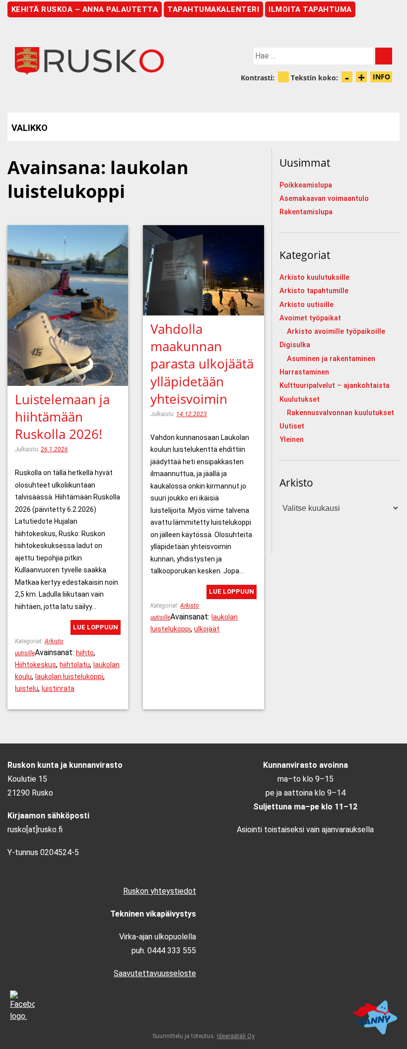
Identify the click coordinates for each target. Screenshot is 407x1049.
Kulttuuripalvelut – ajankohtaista (334, 385)
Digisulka (294, 345)
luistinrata (58, 688)
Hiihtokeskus (35, 665)
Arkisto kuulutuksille (314, 277)
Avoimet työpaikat (310, 318)
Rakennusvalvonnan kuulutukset (340, 413)
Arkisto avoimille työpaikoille (336, 331)
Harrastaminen (304, 372)
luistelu (26, 688)
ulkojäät (206, 629)
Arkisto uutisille (306, 305)
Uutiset (291, 426)
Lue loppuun (95, 627)
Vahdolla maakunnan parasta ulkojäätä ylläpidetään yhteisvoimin (202, 363)
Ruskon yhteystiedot (159, 891)
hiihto (85, 653)
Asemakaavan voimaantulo (324, 198)
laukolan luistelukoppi (69, 676)
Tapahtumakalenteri (213, 9)
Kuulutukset (299, 399)
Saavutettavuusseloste (155, 973)
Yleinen (291, 439)
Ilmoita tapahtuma (310, 9)
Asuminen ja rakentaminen (331, 359)
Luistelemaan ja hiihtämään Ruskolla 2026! (62, 416)
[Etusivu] (105, 61)
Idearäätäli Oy (236, 1036)
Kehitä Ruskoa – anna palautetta (84, 9)
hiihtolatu (75, 665)
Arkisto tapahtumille (313, 291)
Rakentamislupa (306, 212)
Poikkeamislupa (305, 185)
